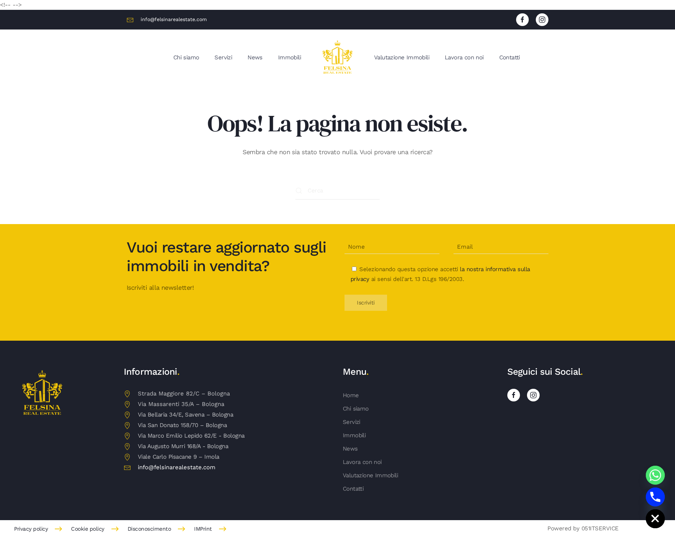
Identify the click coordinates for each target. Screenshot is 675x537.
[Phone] (655, 496)
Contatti (509, 57)
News (255, 57)
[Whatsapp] (655, 475)
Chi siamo (186, 57)
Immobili (289, 57)
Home (351, 395)
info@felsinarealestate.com (174, 19)
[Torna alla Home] (337, 58)
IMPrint (203, 529)
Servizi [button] (223, 57)
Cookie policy (87, 529)
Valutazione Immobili (401, 57)
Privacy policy (31, 529)
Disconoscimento (149, 529)
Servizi (351, 422)
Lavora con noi (464, 57)
